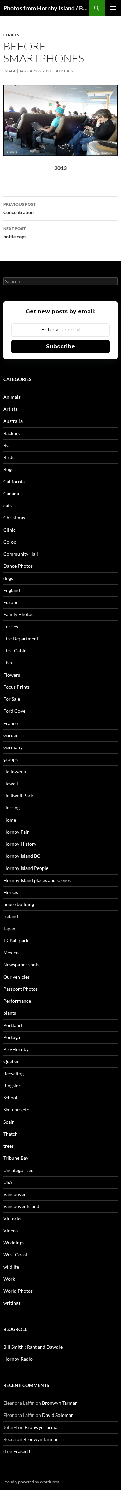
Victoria (12, 1218)
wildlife (11, 1267)
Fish (7, 662)
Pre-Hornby (16, 1049)
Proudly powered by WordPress (31, 1481)
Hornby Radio (18, 1359)
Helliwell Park (18, 795)
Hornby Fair (16, 832)
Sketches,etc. (16, 1109)
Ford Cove (14, 711)
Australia (13, 421)
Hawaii (10, 783)
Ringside (12, 1085)
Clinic (9, 530)
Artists (10, 409)
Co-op (9, 542)
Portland (12, 1025)
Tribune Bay (15, 1158)
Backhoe (12, 433)
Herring (11, 807)
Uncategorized (18, 1170)
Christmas (14, 517)
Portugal (12, 1037)
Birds (8, 457)
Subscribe (60, 346)
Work (9, 1279)
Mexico (11, 952)
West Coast (15, 1254)
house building (18, 904)
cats (7, 505)
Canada (11, 493)
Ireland (10, 916)
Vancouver (14, 1194)
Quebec (11, 1061)
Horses (10, 892)
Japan (9, 928)
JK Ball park (15, 940)
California (14, 481)
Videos (10, 1230)
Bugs (8, 469)
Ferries (11, 34)
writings (12, 1303)
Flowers (11, 675)
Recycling (13, 1073)
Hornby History (19, 844)
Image (9, 70)
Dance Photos (18, 566)
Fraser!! (21, 1451)
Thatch (10, 1134)
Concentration (19, 208)
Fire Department (20, 638)
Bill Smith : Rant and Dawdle (33, 1347)
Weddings (13, 1242)
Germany (13, 747)
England (11, 590)
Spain (9, 1122)
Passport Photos (20, 989)
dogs (8, 578)
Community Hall (20, 554)
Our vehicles (16, 977)
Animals (12, 397)
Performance (17, 1001)
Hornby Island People (25, 868)
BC (6, 445)
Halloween (14, 771)
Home (9, 820)
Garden (11, 735)
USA (7, 1182)
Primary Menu (113, 8)
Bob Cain (64, 70)
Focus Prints (16, 687)
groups (10, 759)
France (10, 723)
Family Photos (18, 614)
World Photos (18, 1291)
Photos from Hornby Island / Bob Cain (46, 8)
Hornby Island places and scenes (37, 880)
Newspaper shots (21, 964)
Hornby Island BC (21, 856)
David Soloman (58, 1415)
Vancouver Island (21, 1206)
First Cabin (15, 650)
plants (9, 1013)
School (10, 1097)
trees (8, 1146)
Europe (10, 602)
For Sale (11, 699)
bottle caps (14, 232)
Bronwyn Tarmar (59, 1403)
